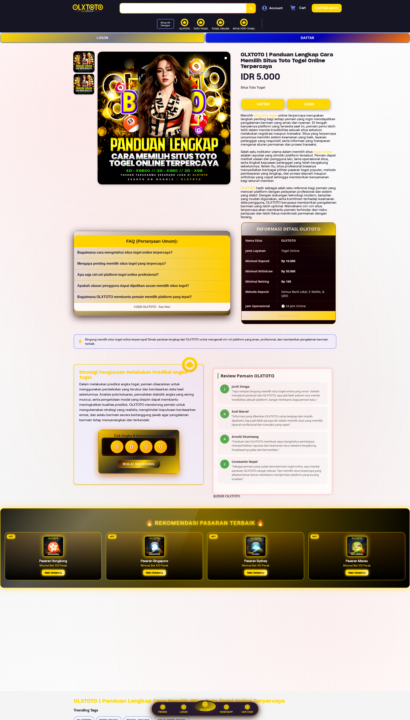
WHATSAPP (226, 711)
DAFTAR (308, 37)
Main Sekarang (53, 572)
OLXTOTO (248, 188)
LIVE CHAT (247, 711)
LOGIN (102, 37)
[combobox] (183, 8)
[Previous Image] (101, 118)
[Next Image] (227, 118)
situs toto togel (265, 115)
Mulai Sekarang (139, 464)
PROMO (162, 711)
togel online (322, 151)
